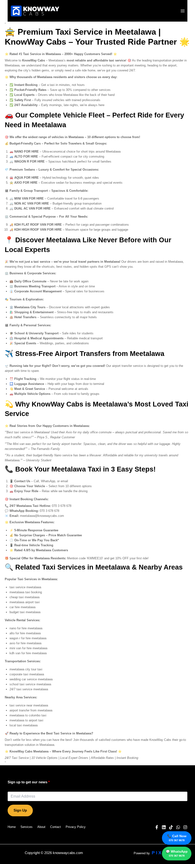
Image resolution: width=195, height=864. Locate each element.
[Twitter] (178, 827)
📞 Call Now (176, 838)
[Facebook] (157, 827)
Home (12, 827)
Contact (55, 827)
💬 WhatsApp (177, 853)
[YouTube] (164, 827)
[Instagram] (185, 827)
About (41, 827)
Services (26, 827)
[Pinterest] (171, 827)
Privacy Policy (76, 827)
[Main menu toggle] (182, 10)
